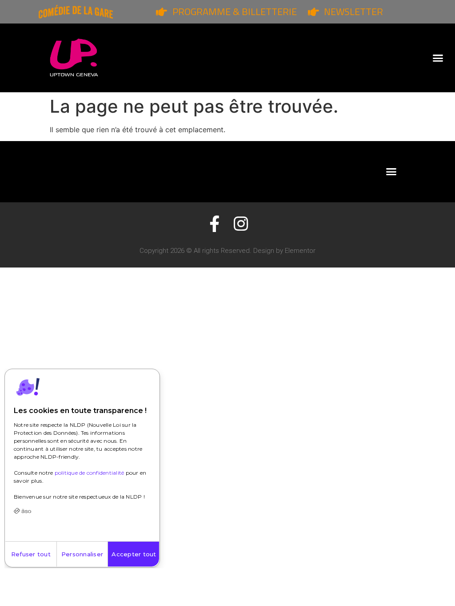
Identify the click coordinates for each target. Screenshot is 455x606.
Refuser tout (31, 554)
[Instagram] (240, 224)
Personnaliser (82, 554)
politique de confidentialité (89, 472)
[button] (437, 58)
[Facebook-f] (214, 224)
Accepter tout (134, 554)
